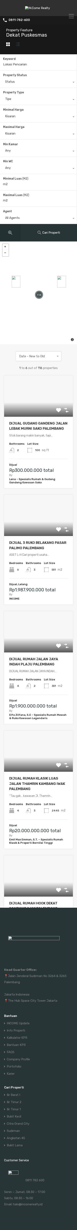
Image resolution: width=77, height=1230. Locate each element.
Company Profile (18, 1059)
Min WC (8, 161)
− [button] (5, 253)
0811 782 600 (34, 1180)
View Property (38, 408)
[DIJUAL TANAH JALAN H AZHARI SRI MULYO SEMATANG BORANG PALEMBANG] (61, 282)
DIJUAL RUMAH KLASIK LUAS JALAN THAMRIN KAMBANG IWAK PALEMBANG (37, 783)
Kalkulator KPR (17, 1037)
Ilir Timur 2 (14, 1102)
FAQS (10, 1052)
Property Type (13, 92)
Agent (7, 211)
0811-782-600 (19, 20)
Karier (11, 1073)
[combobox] (38, 83)
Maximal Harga (13, 127)
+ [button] (5, 247)
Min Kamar (10, 144)
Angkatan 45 (16, 1138)
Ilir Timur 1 (14, 1109)
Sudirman (13, 1131)
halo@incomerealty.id (28, 1204)
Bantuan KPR (16, 1045)
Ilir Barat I (13, 1095)
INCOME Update (18, 1023)
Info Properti (16, 1030)
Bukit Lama (15, 1145)
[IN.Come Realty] (38, 11)
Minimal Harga (13, 109)
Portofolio (14, 1066)
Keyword (9, 59)
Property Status (15, 75)
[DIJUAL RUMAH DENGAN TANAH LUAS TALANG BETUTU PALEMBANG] (16, 282)
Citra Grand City (18, 1123)
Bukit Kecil (14, 1116)
